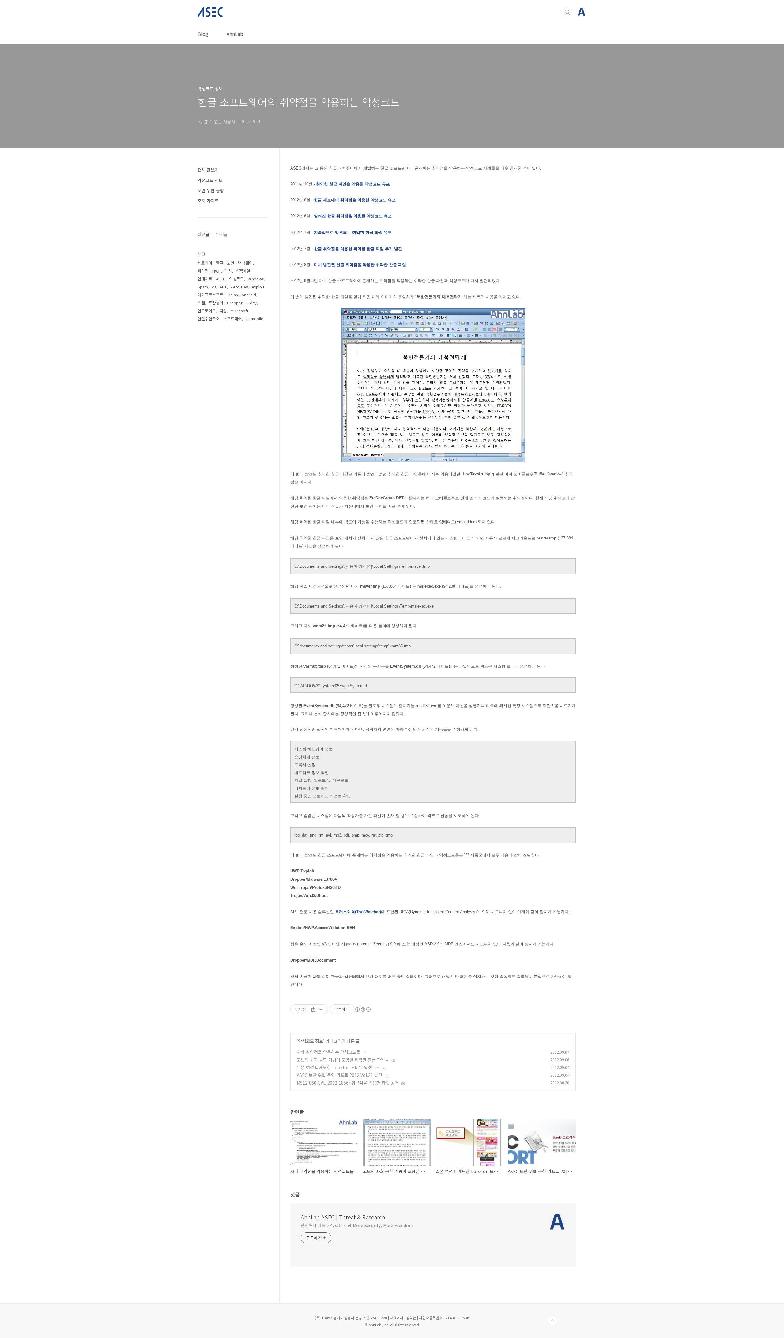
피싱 (223, 311)
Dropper (235, 303)
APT (223, 287)
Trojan (232, 295)
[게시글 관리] (321, 1009)
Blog (203, 33)
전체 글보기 (208, 170)
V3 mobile (254, 319)
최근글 (203, 234)
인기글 (222, 234)
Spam (203, 287)
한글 (219, 263)
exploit (258, 287)
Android (249, 295)
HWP (216, 271)
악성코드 (236, 279)
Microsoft (239, 311)
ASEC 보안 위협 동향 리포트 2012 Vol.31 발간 (339, 1075)
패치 (228, 271)
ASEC (220, 279)
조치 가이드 (208, 200)
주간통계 (216, 303)
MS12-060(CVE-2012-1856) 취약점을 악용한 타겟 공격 (348, 1083)
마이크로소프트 (210, 295)
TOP (552, 1320)
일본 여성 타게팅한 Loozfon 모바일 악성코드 (338, 1067)
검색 (567, 12)
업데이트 (205, 279)
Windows (255, 279)
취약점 (203, 271)
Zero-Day (239, 287)
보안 (230, 263)
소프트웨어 (232, 319)
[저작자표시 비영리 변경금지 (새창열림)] (362, 1009)
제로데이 (205, 263)
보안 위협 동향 (211, 190)
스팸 (201, 303)
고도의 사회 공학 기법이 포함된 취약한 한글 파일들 (343, 1060)
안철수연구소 (209, 319)
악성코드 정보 (310, 1041)
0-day (251, 303)
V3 (214, 287)
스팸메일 (243, 271)
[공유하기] (313, 1009)
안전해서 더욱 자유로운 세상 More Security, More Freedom (357, 1225)
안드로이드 (207, 311)
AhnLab (235, 33)
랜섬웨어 (245, 263)
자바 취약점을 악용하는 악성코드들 (328, 1052)
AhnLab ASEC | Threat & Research (343, 1217)
